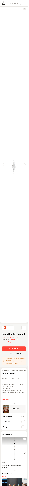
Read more (5, 400)
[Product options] (24, 439)
